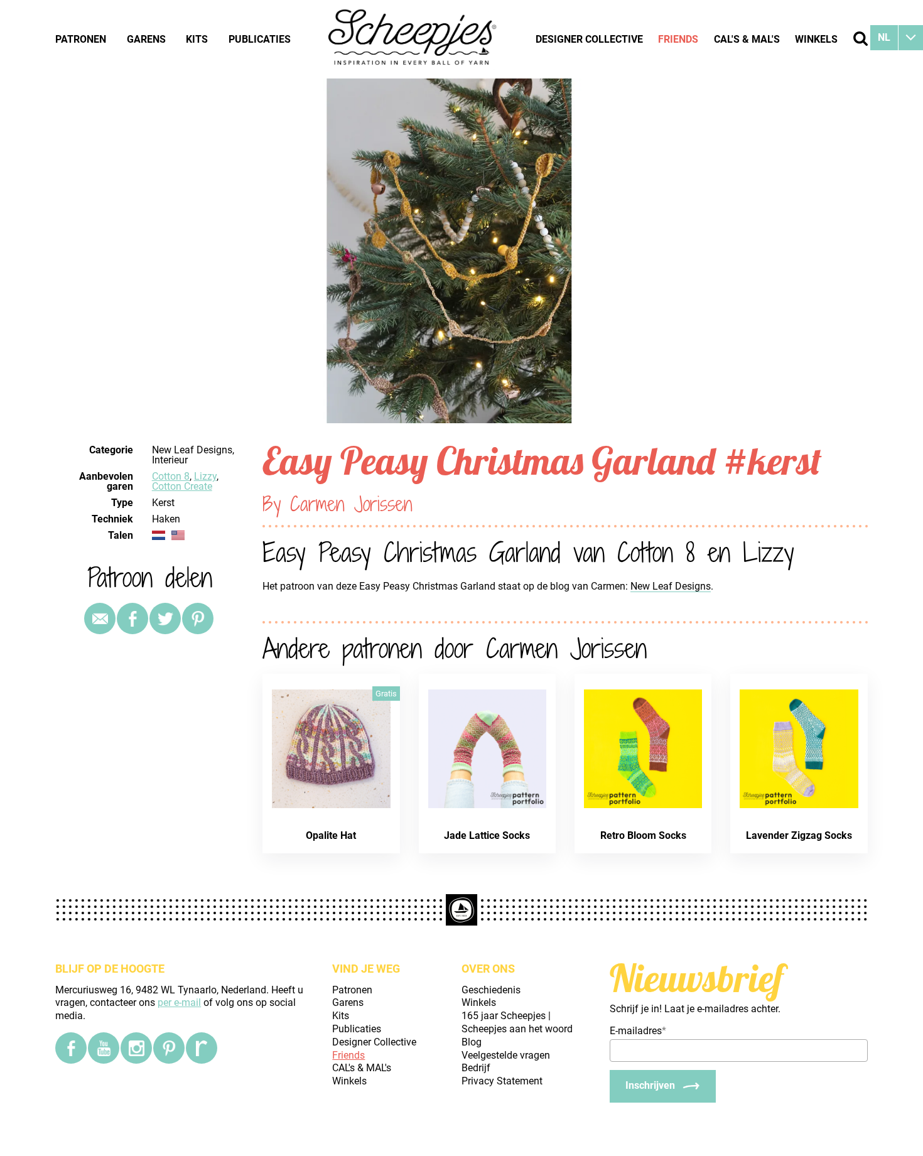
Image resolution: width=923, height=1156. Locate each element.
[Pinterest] (197, 618)
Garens (146, 39)
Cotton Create (182, 486)
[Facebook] (71, 1048)
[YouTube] (103, 1048)
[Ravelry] (201, 1048)
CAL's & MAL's (747, 39)
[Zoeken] (860, 38)
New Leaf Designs (670, 586)
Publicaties (260, 39)
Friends (678, 39)
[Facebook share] (132, 618)
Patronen (80, 39)
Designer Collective (589, 39)
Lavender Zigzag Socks (799, 835)
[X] (165, 618)
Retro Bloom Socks (643, 835)
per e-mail (179, 1002)
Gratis (386, 693)
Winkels (816, 39)
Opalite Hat (331, 835)
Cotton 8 (171, 476)
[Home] (413, 39)
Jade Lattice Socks (487, 835)
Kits (197, 39)
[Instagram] (136, 1048)
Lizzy (205, 476)
